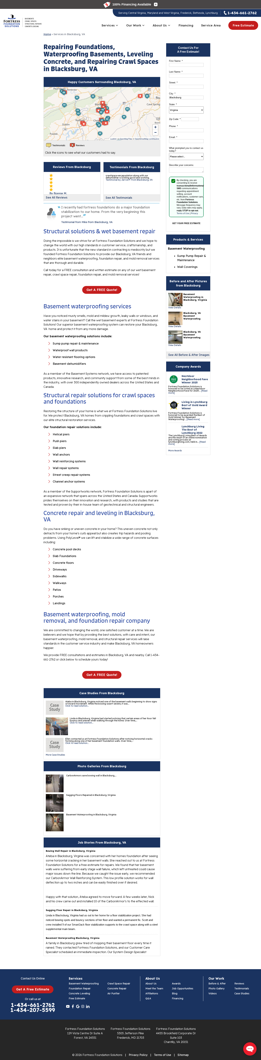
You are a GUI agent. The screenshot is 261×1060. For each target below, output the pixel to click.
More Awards (175, 450)
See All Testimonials (119, 197)
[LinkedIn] (88, 1006)
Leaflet (113, 138)
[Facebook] (73, 1006)
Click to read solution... (77, 705)
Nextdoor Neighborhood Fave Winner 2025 (195, 379)
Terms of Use (183, 213)
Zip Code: (175, 119)
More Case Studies (55, 754)
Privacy (194, 213)
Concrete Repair (116, 988)
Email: (173, 137)
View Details (174, 307)
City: (172, 93)
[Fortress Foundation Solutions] (22, 21)
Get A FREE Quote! (101, 290)
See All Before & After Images (188, 355)
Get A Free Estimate (32, 989)
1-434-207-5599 (32, 1009)
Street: (173, 82)
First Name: (176, 61)
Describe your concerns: (181, 165)
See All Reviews (56, 197)
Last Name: (176, 71)
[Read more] (193, 419)
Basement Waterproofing (84, 983)
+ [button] (155, 127)
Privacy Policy (138, 1055)
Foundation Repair (80, 988)
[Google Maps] (78, 1006)
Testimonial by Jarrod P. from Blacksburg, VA (129, 179)
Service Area (211, 25)
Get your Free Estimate (186, 223)
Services (108, 25)
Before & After (217, 983)
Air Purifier (113, 993)
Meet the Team (154, 988)
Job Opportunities (182, 988)
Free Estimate (243, 25)
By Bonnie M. (58, 193)
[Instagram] (83, 1006)
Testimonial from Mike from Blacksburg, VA (87, 222)
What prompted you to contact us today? (186, 149)
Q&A (148, 998)
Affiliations (151, 993)
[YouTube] (68, 1006)
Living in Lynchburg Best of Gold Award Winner (194, 405)
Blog (174, 993)
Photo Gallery (216, 988)
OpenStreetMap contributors (147, 138)
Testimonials (241, 988)
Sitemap (183, 1055)
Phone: (173, 126)
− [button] (155, 132)
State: (173, 104)
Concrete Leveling (79, 993)
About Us (160, 25)
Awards (176, 983)
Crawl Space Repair (118, 983)
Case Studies (241, 993)
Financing (185, 25)
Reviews (239, 983)
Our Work (133, 25)
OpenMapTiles (126, 138)
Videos (212, 993)
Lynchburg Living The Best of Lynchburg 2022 (193, 429)
